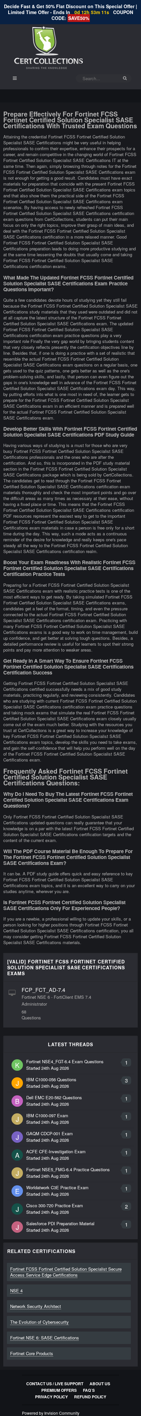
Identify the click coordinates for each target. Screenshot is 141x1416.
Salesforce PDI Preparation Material (60, 1223)
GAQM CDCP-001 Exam (49, 1133)
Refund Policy (90, 1397)
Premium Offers (59, 1390)
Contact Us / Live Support (54, 1384)
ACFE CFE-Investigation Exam (56, 1151)
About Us (100, 1384)
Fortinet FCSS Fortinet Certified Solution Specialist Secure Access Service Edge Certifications (66, 1272)
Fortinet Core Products (31, 1353)
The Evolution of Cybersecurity (39, 1322)
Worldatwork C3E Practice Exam (57, 1187)
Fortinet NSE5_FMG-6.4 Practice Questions (68, 1169)
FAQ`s (89, 1390)
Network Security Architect (35, 1306)
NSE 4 (16, 1290)
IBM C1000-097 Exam (47, 1115)
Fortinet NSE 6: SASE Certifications (44, 1338)
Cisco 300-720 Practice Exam (54, 1205)
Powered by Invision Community (50, 1413)
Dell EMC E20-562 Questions (54, 1097)
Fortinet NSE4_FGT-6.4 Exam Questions (65, 1061)
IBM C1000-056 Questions (51, 1079)
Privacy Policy (51, 1397)
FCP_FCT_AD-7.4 (43, 990)
